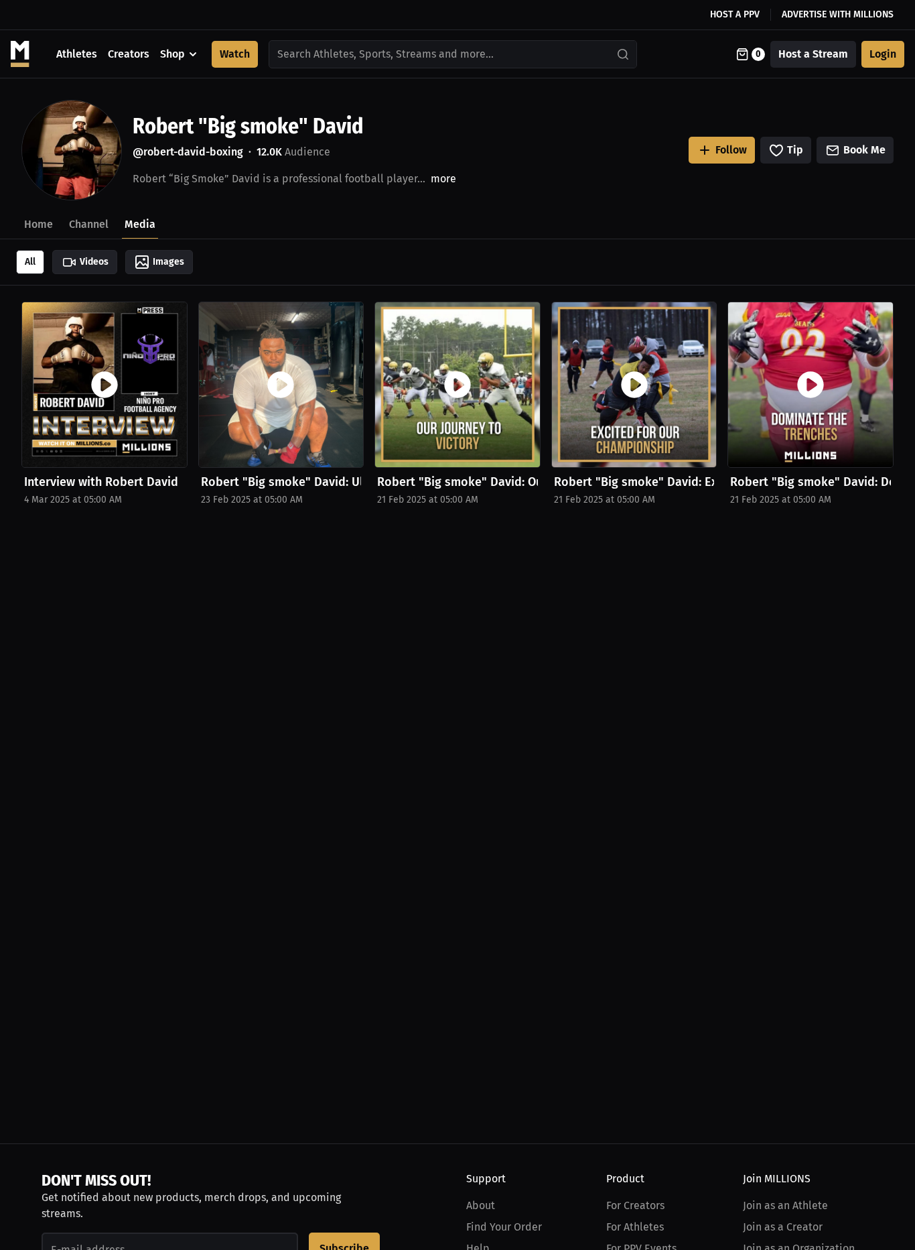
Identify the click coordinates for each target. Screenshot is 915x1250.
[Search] (623, 54)
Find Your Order (504, 1227)
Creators (128, 54)
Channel (89, 224)
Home (38, 224)
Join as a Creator (783, 1227)
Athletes (76, 54)
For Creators (635, 1205)
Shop (172, 54)
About (480, 1205)
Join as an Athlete (785, 1205)
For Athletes (635, 1227)
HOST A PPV (735, 14)
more (443, 178)
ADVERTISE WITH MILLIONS (838, 14)
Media (140, 224)
